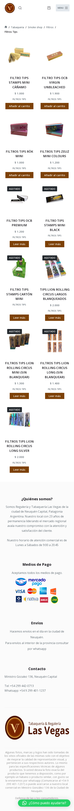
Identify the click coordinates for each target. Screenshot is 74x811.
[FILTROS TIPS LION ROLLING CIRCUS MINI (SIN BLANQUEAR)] (19, 341)
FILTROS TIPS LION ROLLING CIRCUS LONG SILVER (19, 446)
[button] (44, 803)
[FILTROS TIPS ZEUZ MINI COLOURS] (55, 130)
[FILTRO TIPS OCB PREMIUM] (19, 199)
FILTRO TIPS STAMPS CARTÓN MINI (19, 294)
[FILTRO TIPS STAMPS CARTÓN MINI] (19, 268)
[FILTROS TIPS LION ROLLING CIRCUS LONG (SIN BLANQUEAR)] (55, 341)
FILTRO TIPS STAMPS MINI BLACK (54, 225)
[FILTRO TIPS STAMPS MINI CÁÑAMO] (19, 56)
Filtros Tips (19, 99)
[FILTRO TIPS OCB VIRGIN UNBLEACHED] (55, 56)
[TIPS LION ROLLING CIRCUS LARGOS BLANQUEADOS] (55, 268)
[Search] (20, 7)
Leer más (19, 244)
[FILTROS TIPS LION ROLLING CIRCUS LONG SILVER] (19, 419)
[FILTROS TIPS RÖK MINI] (19, 130)
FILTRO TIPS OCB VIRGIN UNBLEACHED (55, 82)
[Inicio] (5, 27)
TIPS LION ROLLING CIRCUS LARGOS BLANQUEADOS (55, 294)
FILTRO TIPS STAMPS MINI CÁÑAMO (19, 82)
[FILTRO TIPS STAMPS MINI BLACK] (55, 199)
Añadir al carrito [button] (19, 106)
